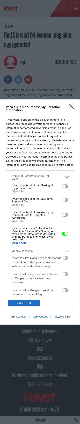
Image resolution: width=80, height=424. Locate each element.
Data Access (40, 316)
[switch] (65, 186)
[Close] (72, 107)
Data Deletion (18, 316)
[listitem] (40, 177)
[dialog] (40, 212)
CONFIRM (24, 303)
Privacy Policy (62, 316)
